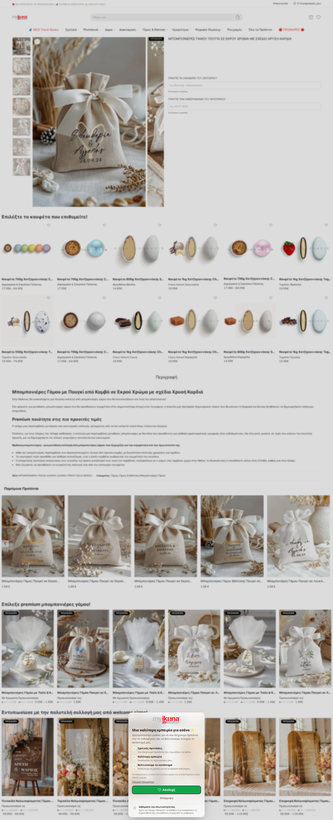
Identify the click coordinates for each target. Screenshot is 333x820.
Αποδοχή (169, 790)
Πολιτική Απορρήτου (143, 781)
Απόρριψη (166, 798)
